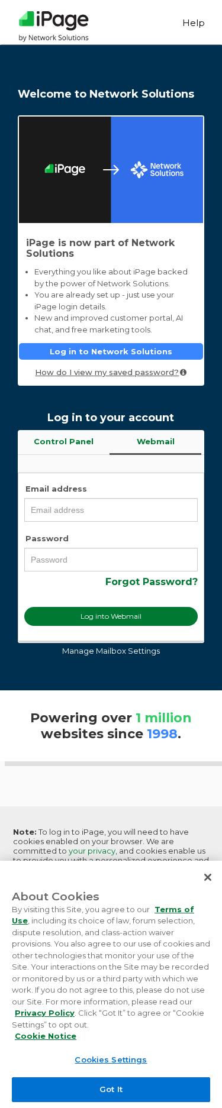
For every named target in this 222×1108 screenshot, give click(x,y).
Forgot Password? (151, 581)
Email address (56, 488)
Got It (111, 1089)
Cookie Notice (45, 1036)
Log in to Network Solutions (111, 351)
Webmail (156, 441)
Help (193, 22)
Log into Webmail (111, 616)
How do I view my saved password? (107, 372)
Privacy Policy (45, 1012)
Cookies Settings (111, 1059)
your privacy (92, 850)
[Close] (208, 877)
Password (47, 538)
